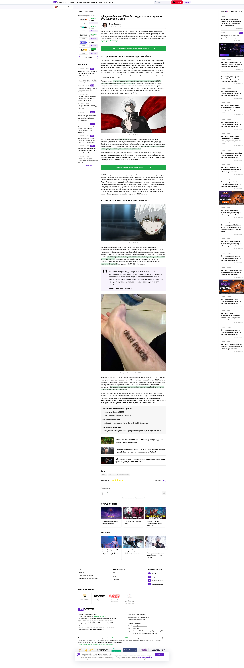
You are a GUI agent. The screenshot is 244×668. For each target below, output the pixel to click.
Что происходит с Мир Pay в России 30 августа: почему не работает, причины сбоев (231, 170)
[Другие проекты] (59, 2)
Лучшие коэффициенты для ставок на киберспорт (133, 48)
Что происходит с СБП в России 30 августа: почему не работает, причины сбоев (231, 184)
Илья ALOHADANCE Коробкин (119, 475)
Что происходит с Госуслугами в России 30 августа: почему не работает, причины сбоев (231, 347)
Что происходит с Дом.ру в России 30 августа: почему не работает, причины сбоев (231, 332)
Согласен (160, 654)
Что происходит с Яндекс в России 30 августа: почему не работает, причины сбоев (231, 258)
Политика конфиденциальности (88, 578)
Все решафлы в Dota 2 (64, 7)
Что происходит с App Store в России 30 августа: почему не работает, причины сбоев (231, 79)
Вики (105, 2)
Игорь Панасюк (114, 24)
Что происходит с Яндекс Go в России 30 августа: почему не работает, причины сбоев (231, 155)
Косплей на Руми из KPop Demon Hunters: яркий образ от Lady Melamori (111, 551)
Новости (72, 2)
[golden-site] (89, 650)
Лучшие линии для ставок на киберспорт (133, 167)
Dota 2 (104, 475)
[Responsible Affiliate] (158, 650)
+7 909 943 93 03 (138, 628)
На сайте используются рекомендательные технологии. (95, 644)
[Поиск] (156, 2)
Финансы (116, 579)
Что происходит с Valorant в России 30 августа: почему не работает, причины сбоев (231, 244)
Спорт (115, 576)
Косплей (94, 2)
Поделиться (157, 480)
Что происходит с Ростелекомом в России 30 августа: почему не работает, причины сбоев (231, 317)
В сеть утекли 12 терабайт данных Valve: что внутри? (230, 37)
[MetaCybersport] (86, 609)
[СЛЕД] (166, 517)
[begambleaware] (130, 650)
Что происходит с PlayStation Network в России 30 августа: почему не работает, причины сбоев (231, 228)
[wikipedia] (102, 650)
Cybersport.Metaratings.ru (110, 41)
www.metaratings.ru (100, 616)
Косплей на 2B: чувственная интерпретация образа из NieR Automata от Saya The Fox (155, 553)
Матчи (111, 2)
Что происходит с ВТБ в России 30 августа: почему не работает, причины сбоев (231, 124)
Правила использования (85, 575)
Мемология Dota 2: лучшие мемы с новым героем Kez (154, 523)
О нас (80, 569)
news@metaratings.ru (140, 626)
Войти (187, 2)
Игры (100, 2)
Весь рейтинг (88, 57)
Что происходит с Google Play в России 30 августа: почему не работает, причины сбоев (231, 64)
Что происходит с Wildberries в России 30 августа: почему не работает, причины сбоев (231, 272)
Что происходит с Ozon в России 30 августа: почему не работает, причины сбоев (231, 301)
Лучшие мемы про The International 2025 (110, 522)
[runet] (80, 650)
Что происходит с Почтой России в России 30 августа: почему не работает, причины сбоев (231, 109)
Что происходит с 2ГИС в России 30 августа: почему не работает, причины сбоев (231, 93)
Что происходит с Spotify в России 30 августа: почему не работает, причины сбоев (231, 213)
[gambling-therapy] (144, 650)
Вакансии (81, 572)
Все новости (88, 165)
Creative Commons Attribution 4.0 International (121, 638)
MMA (114, 573)
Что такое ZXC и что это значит (133, 522)
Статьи (79, 2)
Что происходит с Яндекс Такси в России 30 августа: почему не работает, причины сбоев (231, 140)
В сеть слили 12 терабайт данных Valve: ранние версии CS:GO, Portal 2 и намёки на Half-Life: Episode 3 (231, 22)
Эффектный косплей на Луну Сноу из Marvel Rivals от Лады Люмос (132, 551)
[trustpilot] (116, 650)
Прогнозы (86, 2)
